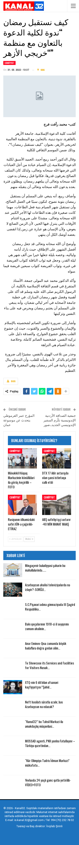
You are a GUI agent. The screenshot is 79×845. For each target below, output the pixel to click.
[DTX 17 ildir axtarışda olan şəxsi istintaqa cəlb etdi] (56, 458)
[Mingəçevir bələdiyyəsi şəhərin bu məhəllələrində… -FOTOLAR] (12, 570)
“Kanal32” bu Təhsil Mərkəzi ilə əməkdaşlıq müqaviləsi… (44, 724)
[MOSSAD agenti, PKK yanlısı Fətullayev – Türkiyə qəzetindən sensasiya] (12, 746)
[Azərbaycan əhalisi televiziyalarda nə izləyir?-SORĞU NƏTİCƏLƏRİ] (12, 590)
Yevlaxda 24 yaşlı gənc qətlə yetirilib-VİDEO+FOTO (48, 782)
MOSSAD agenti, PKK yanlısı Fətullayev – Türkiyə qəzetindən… (50, 743)
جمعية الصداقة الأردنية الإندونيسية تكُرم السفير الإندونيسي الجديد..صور (59, 420)
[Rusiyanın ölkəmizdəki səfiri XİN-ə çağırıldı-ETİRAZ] (22, 505)
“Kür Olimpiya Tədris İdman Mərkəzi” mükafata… (47, 763)
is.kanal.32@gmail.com (29, 820)
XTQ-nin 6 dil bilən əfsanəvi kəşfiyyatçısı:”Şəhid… (41, 684)
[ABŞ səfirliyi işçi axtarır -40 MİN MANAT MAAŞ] (56, 505)
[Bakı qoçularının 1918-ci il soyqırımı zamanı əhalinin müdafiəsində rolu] (12, 629)
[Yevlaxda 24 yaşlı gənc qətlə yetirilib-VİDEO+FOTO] (12, 785)
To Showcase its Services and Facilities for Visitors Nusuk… (49, 665)
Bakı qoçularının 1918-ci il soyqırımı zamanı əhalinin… (47, 626)
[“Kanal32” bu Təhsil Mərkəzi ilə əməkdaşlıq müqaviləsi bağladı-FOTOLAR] (12, 726)
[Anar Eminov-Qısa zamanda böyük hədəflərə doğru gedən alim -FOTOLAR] (12, 648)
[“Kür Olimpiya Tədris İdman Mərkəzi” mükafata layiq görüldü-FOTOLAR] (12, 765)
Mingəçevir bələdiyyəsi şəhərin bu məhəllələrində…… (45, 567)
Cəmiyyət (9, 63)
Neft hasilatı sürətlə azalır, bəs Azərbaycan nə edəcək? (44, 704)
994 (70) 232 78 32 (62, 820)
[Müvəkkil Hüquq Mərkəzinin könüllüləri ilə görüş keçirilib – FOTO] (22, 458)
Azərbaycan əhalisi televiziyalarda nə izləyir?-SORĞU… (47, 587)
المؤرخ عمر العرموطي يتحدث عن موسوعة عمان (18, 420)
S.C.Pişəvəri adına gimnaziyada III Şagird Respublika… (50, 606)
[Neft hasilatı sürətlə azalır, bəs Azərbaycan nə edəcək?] (12, 707)
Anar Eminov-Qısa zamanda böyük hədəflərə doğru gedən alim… (45, 645)
